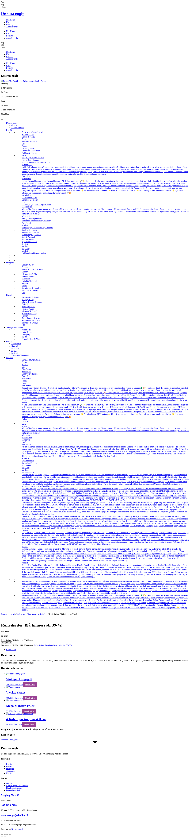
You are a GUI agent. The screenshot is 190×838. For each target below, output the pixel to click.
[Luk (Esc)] (10, 834)
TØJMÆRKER (28, 472)
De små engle (12, 13)
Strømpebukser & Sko (31, 320)
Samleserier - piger (29, 230)
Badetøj (25, 267)
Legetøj (9, 130)
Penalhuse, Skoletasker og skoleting (36, 221)
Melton (25, 546)
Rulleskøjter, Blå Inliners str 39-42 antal (17, 640)
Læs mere (19, 685)
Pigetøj (9, 295)
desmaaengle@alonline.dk (15, 815)
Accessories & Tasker (30, 297)
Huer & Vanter (28, 276)
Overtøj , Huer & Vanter (31, 339)
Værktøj (25, 246)
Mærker (9, 357)
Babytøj (14, 346)
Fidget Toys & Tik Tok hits (33, 158)
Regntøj (25, 283)
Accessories (26, 330)
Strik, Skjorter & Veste (31, 318)
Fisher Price (26, 371)
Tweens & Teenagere (20, 355)
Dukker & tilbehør (29, 153)
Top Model (26, 465)
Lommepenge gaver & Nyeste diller (36, 204)
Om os (14, 125)
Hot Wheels (26, 385)
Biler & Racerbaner (30, 141)
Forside (4, 614)
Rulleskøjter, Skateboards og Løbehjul (37, 228)
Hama (24, 381)
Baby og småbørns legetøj (32, 132)
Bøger (24, 146)
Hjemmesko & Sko (29, 274)
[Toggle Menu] (2, 119)
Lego (24, 202)
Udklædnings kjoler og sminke (34, 253)
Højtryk (25, 530)
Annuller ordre (12, 27)
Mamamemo (27, 435)
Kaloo (24, 419)
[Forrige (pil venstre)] (2, 836)
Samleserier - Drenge (30, 232)
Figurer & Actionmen (30, 160)
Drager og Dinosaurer (31, 151)
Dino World (26, 369)
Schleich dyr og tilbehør (31, 235)
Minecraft (26, 216)
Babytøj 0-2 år (27, 265)
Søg (2, 2)
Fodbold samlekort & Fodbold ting (36, 162)
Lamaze (25, 421)
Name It (25, 563)
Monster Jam (27, 437)
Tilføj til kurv (6, 643)
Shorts (24, 286)
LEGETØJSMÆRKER (31, 360)
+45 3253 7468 (9, 805)
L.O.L (24, 426)
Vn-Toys (25, 470)
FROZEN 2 (27, 165)
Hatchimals (26, 378)
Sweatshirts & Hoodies (31, 288)
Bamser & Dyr (28, 134)
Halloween (26, 178)
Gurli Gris (26, 176)
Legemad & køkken (30, 200)
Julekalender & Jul (29, 197)
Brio (23, 144)
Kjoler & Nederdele (30, 311)
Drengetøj (10, 262)
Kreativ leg (26, 195)
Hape (24, 383)
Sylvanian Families (29, 241)
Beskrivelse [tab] (11, 650)
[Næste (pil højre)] (5, 836)
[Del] (7, 834)
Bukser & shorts (28, 306)
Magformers (27, 207)
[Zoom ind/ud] (2, 834)
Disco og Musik (28, 148)
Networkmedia (17, 829)
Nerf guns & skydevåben (32, 218)
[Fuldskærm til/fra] (5, 834)
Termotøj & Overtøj (30, 290)
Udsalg (9, 341)
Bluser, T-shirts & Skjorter (32, 269)
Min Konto (10, 20)
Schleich (25, 458)
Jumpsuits (26, 279)
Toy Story (26, 248)
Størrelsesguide (17, 127)
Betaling (9, 24)
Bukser (25, 272)
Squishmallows (28, 239)
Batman (25, 139)
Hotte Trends (27, 332)
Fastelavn (25, 155)
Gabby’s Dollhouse (29, 374)
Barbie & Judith (28, 137)
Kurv (8, 22)
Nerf (23, 442)
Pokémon (25, 225)
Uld (23, 293)
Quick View (30, 685)
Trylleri (25, 244)
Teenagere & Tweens (15, 327)
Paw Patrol (26, 223)
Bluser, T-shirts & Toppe (32, 302)
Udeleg (25, 251)
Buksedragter (27, 304)
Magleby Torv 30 (10, 795)
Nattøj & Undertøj (29, 281)
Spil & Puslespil (28, 237)
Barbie (24, 362)
